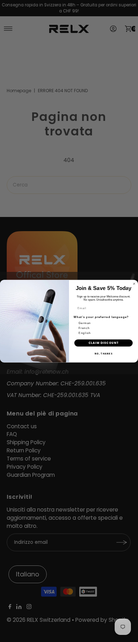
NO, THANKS (103, 353)
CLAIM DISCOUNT (103, 343)
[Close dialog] (134, 283)
